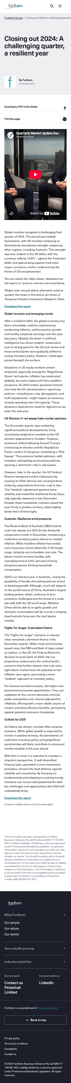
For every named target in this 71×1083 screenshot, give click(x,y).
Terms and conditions (16, 1043)
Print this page (12, 119)
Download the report (17, 306)
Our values (11, 928)
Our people (11, 923)
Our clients (11, 934)
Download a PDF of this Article (21, 106)
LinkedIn (46, 982)
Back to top (38, 1020)
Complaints (10, 1048)
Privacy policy (11, 1038)
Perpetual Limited (12, 990)
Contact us (13, 982)
